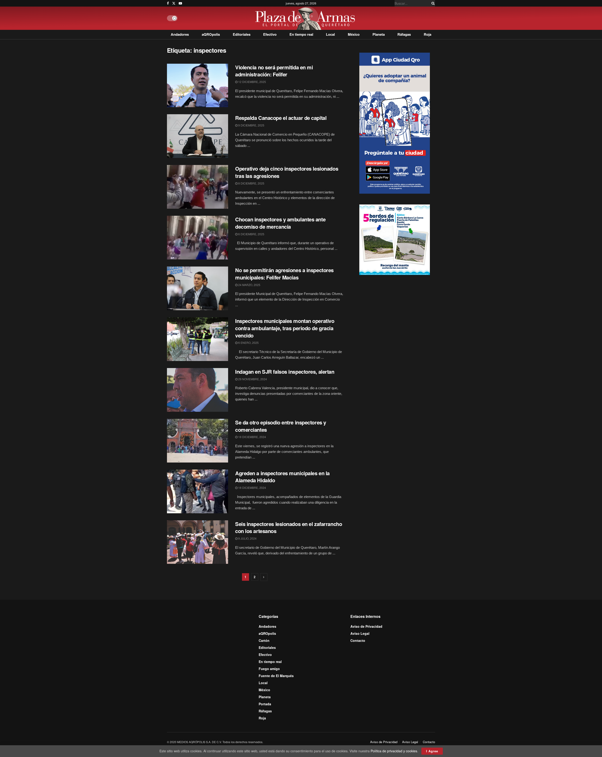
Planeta (378, 34)
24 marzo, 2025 (249, 285)
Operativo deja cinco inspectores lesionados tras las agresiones (286, 172)
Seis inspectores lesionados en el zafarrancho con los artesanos (288, 527)
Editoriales (241, 34)
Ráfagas (404, 34)
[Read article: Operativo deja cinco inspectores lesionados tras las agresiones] (197, 187)
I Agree (432, 751)
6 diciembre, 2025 (251, 234)
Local (330, 34)
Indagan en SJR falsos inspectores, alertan (284, 371)
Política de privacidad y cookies (394, 751)
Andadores (180, 34)
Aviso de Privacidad (366, 626)
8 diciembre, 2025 (251, 183)
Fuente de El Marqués (276, 675)
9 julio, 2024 (247, 538)
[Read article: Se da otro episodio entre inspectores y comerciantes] (197, 441)
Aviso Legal (359, 633)
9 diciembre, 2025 (251, 125)
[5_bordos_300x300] (394, 239)
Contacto (357, 640)
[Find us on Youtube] (180, 3)
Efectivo (270, 34)
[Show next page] (263, 577)
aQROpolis (211, 34)
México (354, 34)
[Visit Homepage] (306, 18)
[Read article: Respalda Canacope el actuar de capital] (197, 136)
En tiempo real (301, 34)
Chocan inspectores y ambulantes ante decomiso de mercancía (280, 223)
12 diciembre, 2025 (252, 82)
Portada (265, 704)
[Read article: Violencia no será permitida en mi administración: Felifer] (197, 85)
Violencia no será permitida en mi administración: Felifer (274, 70)
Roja (427, 34)
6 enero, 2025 (248, 343)
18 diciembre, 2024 (252, 437)
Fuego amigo (269, 668)
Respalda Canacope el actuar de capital (280, 118)
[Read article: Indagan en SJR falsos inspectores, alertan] (197, 390)
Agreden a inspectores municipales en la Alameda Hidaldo (282, 476)
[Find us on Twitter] (173, 3)
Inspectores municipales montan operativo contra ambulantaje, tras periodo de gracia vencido (284, 328)
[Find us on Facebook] (168, 3)
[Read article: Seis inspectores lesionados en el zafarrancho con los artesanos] (197, 542)
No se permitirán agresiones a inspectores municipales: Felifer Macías (284, 273)
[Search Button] (432, 3)
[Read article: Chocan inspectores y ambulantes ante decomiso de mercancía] (197, 237)
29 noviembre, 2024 (252, 379)
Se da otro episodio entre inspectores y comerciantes (280, 426)
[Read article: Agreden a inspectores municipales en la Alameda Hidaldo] (197, 491)
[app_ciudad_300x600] (394, 122)
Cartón (264, 640)
